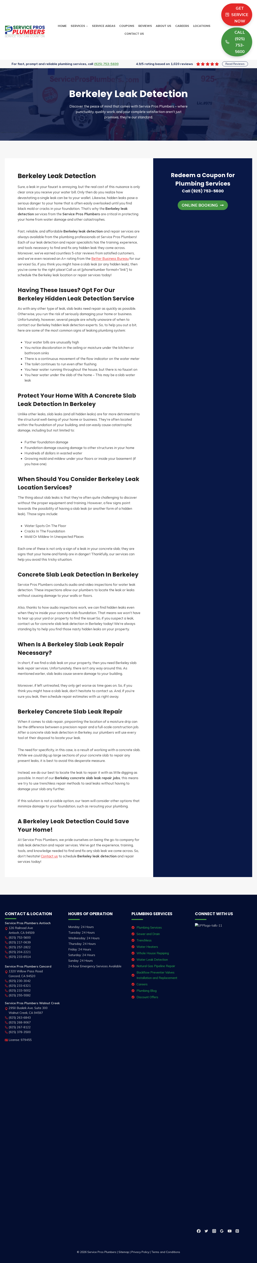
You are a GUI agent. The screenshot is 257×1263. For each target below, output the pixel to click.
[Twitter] (206, 1231)
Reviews (145, 26)
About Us (163, 26)
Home (62, 26)
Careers (182, 26)
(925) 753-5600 (106, 64)
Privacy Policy (140, 1252)
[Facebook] (199, 1231)
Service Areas (103, 26)
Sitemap (123, 1252)
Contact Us (134, 34)
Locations (201, 26)
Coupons (126, 26)
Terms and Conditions (165, 1252)
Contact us (49, 856)
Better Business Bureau (110, 258)
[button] (203, 205)
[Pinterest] (237, 1231)
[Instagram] (214, 1231)
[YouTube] (229, 1231)
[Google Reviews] (222, 1231)
